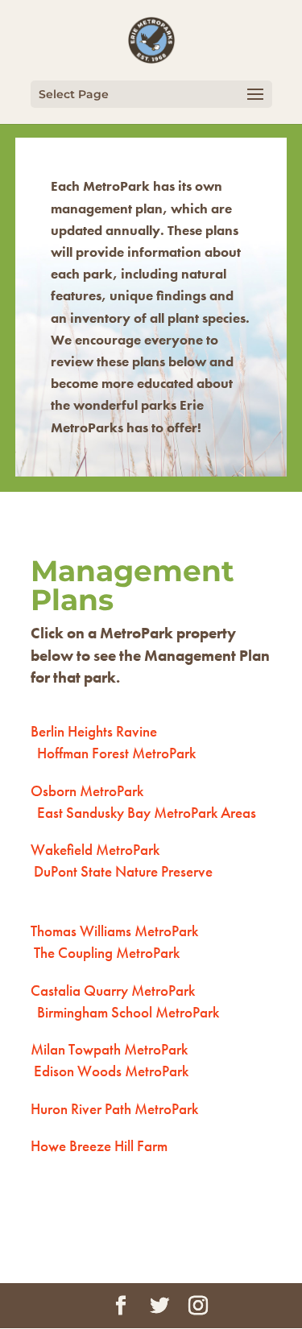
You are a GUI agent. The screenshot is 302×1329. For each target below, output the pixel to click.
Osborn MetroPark (87, 791)
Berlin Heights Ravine (94, 731)
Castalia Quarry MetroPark (114, 990)
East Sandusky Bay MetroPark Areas (146, 813)
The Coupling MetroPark (107, 953)
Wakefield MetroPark (95, 850)
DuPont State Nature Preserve (123, 871)
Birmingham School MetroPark (128, 1012)
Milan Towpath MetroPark (109, 1049)
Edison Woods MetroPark (111, 1071)
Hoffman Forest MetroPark (116, 753)
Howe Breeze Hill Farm (99, 1146)
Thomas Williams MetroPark (116, 931)
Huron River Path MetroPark (114, 1109)
